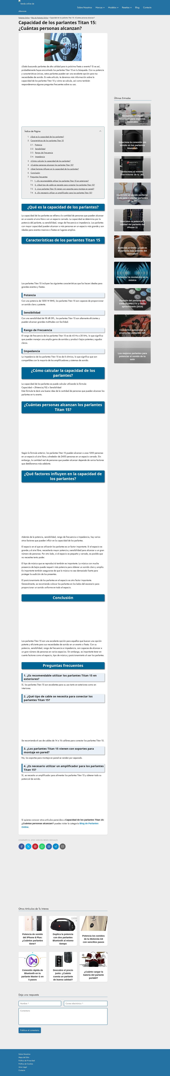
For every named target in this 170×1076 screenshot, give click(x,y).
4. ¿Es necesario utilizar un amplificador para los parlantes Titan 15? (63, 192)
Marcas (99, 7)
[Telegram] (56, 846)
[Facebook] (22, 846)
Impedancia (40, 156)
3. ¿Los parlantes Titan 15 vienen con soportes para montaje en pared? (64, 188)
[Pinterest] (35, 846)
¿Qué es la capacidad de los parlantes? (47, 136)
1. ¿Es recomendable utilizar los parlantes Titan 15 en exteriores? (61, 180)
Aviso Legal (23, 1067)
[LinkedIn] (49, 846)
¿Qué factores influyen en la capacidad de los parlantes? (55, 169)
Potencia (38, 144)
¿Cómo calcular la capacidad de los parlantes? (51, 161)
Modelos (112, 7)
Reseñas (125, 7)
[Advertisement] (63, 106)
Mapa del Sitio (24, 1057)
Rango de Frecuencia (44, 152)
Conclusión (35, 172)
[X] (28, 846)
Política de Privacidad (27, 1060)
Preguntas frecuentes (38, 176)
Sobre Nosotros (84, 7)
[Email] (63, 846)
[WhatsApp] (42, 846)
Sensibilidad (40, 148)
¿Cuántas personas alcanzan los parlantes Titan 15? (52, 165)
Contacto (147, 7)
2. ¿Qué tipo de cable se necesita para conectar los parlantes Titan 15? (65, 184)
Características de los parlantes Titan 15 (47, 140)
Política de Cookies (26, 1064)
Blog (137, 7)
